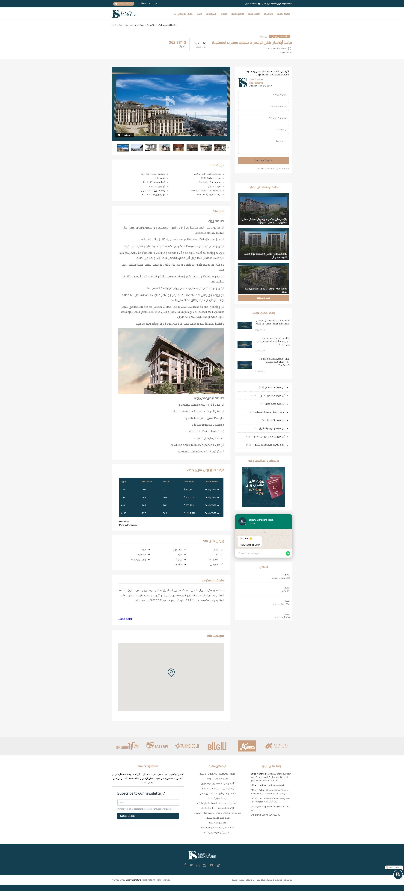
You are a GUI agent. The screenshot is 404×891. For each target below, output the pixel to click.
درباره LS (268, 13)
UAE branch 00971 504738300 (265, 815)
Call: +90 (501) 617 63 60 (260, 86)
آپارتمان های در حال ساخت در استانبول (217, 788)
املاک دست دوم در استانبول (217, 818)
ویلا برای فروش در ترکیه (217, 779)
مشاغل (234, 880)
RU (150, 3)
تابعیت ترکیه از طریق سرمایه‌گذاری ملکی (217, 793)
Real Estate (256, 82)
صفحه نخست (283, 13)
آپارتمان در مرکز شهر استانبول (272, 395)
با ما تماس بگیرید (246, 880)
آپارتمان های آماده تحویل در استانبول (217, 783)
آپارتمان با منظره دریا (276, 420)
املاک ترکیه (254, 13)
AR (155, 3)
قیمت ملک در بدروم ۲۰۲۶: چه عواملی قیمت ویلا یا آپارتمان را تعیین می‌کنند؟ (273, 322)
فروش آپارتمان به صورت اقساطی (270, 412)
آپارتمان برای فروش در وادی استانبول (268, 436)
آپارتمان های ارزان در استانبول (272, 428)
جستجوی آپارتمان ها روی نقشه (217, 832)
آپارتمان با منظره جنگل (275, 404)
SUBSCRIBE (128, 816)
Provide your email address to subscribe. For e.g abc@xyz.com (144, 809)
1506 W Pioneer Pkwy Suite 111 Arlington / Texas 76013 (270, 800)
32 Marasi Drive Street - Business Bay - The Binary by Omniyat (269, 792)
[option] (171, 104)
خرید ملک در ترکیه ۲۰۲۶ (217, 798)
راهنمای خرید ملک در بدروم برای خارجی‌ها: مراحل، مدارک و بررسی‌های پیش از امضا (273, 341)
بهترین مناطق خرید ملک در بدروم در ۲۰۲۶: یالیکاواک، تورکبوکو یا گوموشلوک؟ (274, 362)
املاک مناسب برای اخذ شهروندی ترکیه (217, 828)
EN (144, 3)
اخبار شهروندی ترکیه (217, 823)
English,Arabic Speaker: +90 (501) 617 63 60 (270, 808)
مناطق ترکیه (237, 13)
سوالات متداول (251, 3)
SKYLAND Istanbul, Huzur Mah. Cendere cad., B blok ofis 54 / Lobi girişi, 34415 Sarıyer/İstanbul (271, 777)
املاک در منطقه (263, 298)
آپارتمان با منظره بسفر (275, 387)
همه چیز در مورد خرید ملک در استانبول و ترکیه (217, 803)
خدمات (223, 13)
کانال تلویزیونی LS (183, 13)
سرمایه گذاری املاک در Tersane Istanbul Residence (217, 813)
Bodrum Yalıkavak (276, 785)
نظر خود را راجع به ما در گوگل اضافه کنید (274, 880)
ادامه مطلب (125, 618)
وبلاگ (199, 13)
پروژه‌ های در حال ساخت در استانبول (268, 445)
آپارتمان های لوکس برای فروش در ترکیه (217, 774)
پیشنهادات (211, 13)
